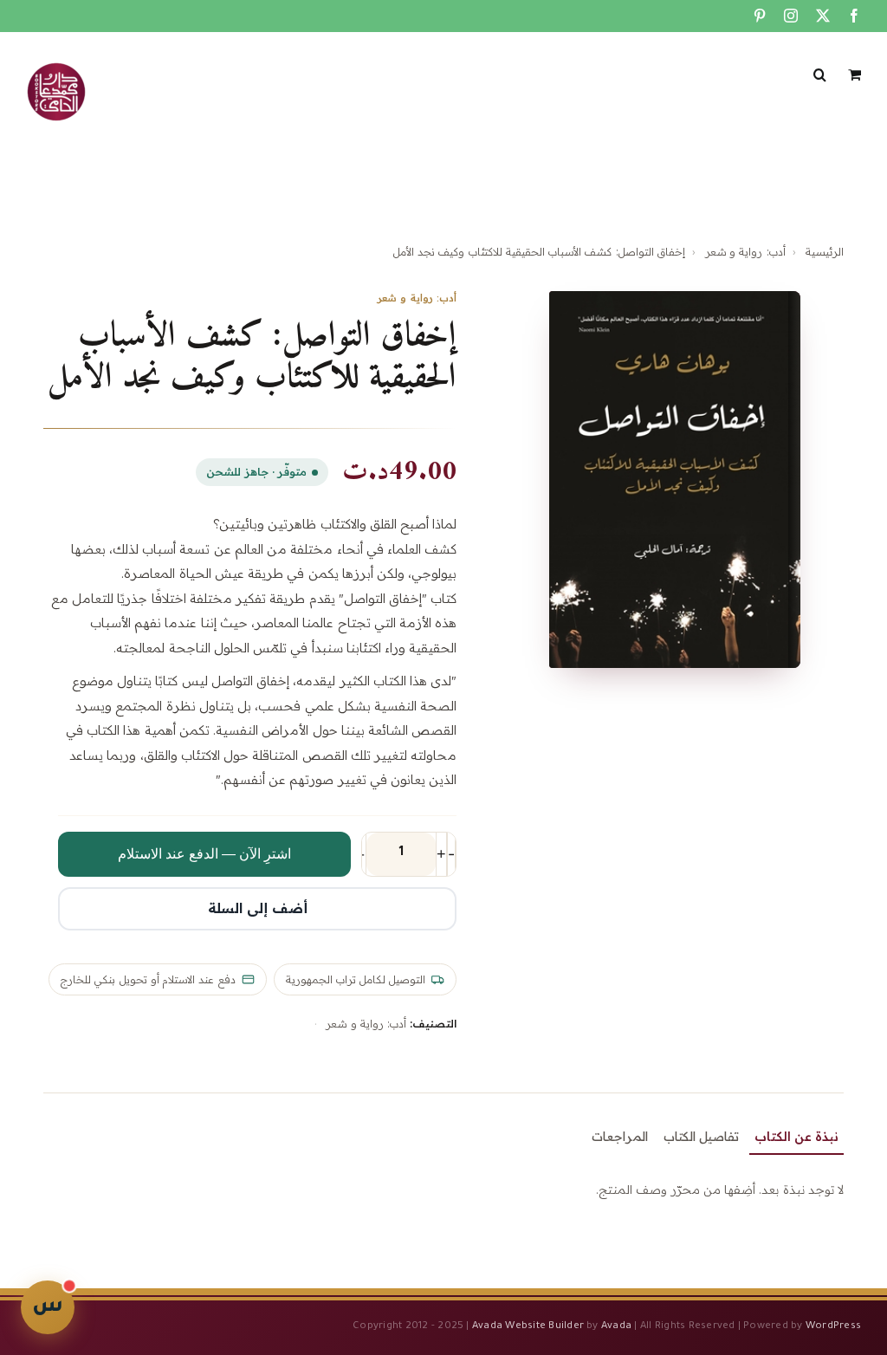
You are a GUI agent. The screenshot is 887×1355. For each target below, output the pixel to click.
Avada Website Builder (528, 1326)
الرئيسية (825, 251)
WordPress (833, 1326)
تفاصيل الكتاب (701, 1136)
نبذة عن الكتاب (796, 1136)
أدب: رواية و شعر (745, 251)
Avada (616, 1326)
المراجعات (620, 1136)
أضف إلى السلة (258, 908)
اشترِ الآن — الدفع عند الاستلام (204, 853)
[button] (819, 72)
